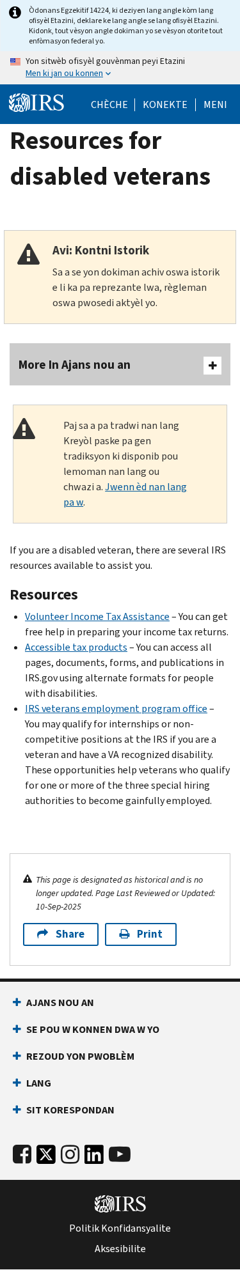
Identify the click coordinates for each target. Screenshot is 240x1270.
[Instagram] (70, 1154)
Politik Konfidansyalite (120, 1228)
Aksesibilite (120, 1249)
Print (150, 934)
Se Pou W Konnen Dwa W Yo (92, 1029)
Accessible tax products (76, 647)
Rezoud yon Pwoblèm (80, 1056)
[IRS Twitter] (46, 1157)
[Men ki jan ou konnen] (120, 67)
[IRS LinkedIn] (94, 1157)
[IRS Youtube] (120, 1154)
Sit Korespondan (70, 1110)
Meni (215, 104)
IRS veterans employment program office (116, 708)
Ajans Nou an (60, 1002)
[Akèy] (36, 102)
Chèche (109, 104)
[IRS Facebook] (22, 1154)
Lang (38, 1083)
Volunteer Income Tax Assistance (97, 616)
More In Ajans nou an (75, 365)
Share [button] (70, 934)
